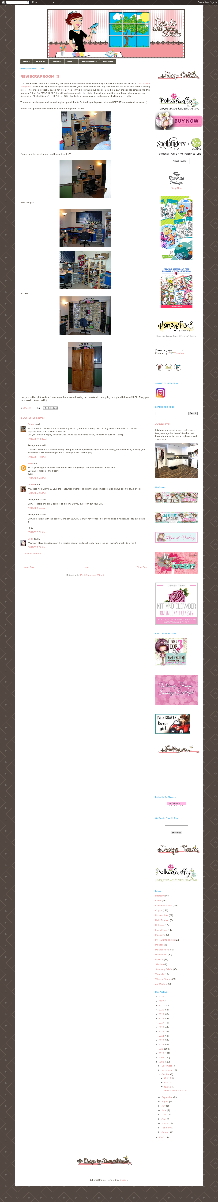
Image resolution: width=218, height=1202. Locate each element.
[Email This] (44, 408)
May (164, 1114)
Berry (30, 538)
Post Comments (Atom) (92, 575)
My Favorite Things (165, 940)
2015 (162, 1031)
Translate (179, 353)
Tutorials (56, 61)
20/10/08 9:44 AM (36, 508)
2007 (162, 1137)
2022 (162, 1001)
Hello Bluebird (162, 920)
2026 (162, 996)
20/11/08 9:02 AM (36, 532)
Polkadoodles (162, 949)
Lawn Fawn (161, 930)
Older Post (142, 567)
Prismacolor (161, 954)
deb (30, 463)
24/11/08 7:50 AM (36, 547)
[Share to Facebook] (53, 408)
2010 (162, 1053)
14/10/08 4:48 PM (37, 457)
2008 (162, 1062)
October (166, 1074)
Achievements (89, 61)
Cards (158, 900)
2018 (162, 1018)
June (164, 1110)
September (167, 1097)
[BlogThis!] (47, 408)
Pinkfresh (160, 944)
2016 (162, 1027)
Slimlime (159, 964)
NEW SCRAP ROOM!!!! (175, 1090)
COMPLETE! (162, 424)
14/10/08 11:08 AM (37, 439)
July (164, 1106)
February (166, 1127)
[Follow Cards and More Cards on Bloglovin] (176, 805)
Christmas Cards (163, 905)
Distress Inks (161, 915)
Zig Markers (161, 984)
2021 (162, 1005)
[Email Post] (38, 407)
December (167, 1065)
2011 (161, 1049)
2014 (162, 1036)
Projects (159, 959)
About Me (40, 61)
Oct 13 (168, 1087)
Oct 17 (168, 1082)
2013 (162, 1040)
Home (26, 61)
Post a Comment (32, 553)
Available (108, 61)
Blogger (123, 1180)
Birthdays (160, 895)
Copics (158, 910)
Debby (31, 484)
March (165, 1123)
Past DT (71, 61)
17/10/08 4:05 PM (37, 493)
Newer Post (28, 567)
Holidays (159, 925)
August (165, 1101)
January (166, 1132)
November (167, 1070)
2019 (162, 1014)
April (164, 1119)
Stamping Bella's (163, 969)
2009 (162, 1057)
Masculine (160, 935)
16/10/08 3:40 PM (37, 478)
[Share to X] (50, 408)
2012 (162, 1044)
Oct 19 (168, 1078)
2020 (162, 1009)
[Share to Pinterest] (56, 408)
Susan (31, 424)
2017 (162, 1022)
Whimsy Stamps (163, 979)
